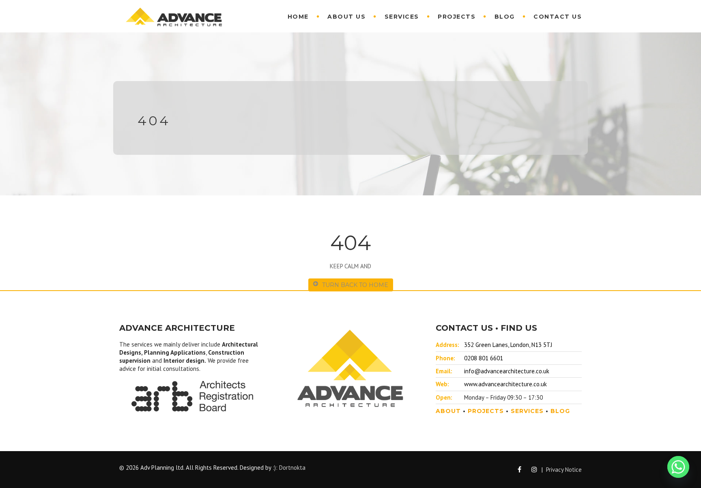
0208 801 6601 (483, 358)
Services (402, 16)
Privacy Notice (564, 469)
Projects (456, 16)
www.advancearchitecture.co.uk (505, 384)
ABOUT (448, 411)
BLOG (560, 411)
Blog (505, 16)
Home (298, 16)
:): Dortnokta (289, 467)
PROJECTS (486, 411)
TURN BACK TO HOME (355, 285)
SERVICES (527, 411)
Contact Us (557, 16)
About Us (346, 16)
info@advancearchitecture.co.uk (506, 371)
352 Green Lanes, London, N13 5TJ (508, 345)
